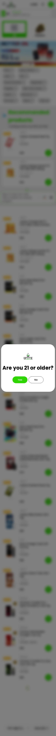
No (36, 379)
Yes (20, 379)
